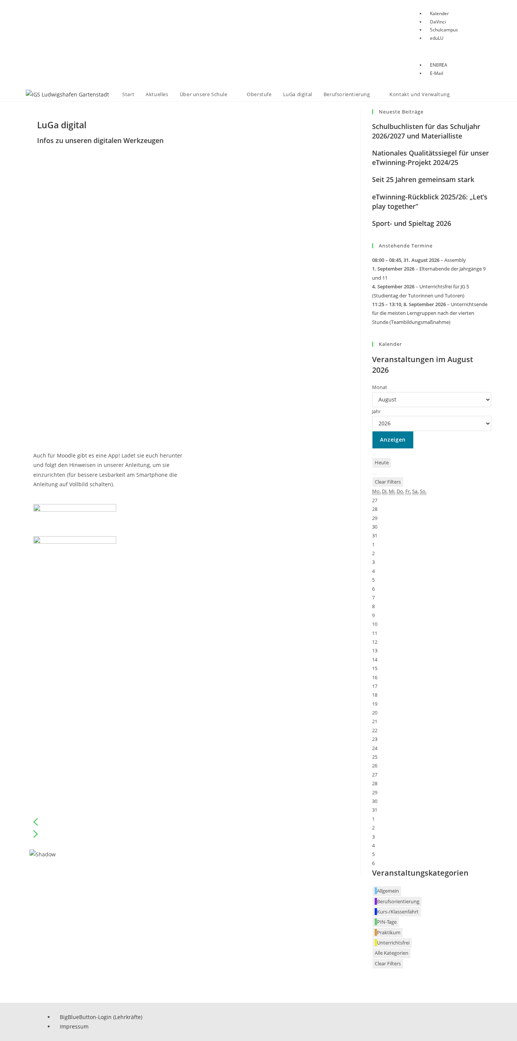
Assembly (455, 260)
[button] (187, 822)
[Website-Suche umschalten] (462, 94)
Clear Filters (388, 481)
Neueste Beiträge (401, 111)
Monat (379, 387)
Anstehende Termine (406, 245)
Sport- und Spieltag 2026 (411, 223)
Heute (382, 462)
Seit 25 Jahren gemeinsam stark (423, 179)
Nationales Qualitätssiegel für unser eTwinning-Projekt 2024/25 (430, 157)
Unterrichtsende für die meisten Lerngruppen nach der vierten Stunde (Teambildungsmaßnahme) (429, 313)
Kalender (390, 344)
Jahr (376, 411)
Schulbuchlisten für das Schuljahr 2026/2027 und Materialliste (426, 131)
